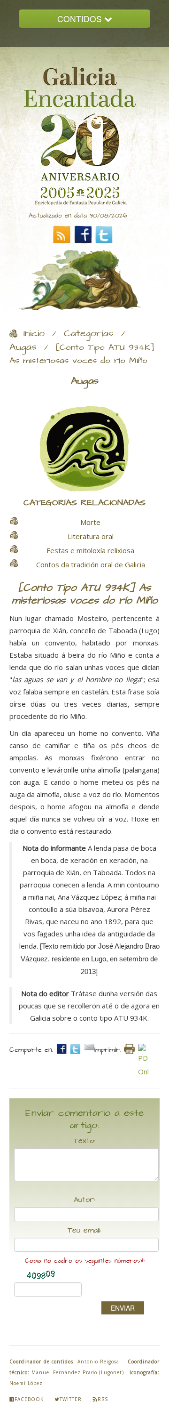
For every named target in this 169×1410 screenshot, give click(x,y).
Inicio (34, 334)
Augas (23, 347)
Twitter (71, 1399)
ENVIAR (123, 1308)
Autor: (84, 1200)
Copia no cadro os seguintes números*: (85, 1261)
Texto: (84, 1141)
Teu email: (84, 1230)
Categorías (89, 334)
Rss (103, 1399)
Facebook (29, 1399)
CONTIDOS (80, 18)
